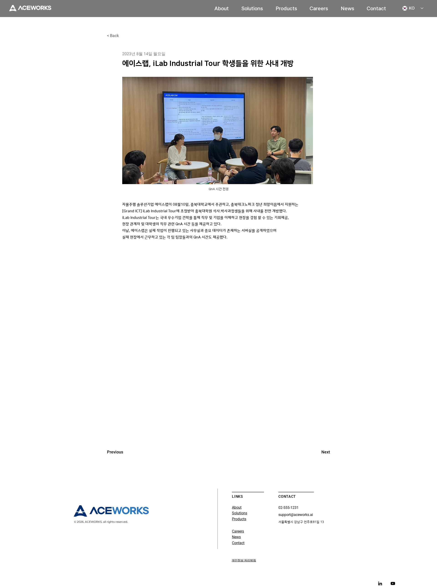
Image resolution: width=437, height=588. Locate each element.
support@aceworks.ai (295, 515)
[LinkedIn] (380, 583)
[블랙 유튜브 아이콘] (393, 583)
